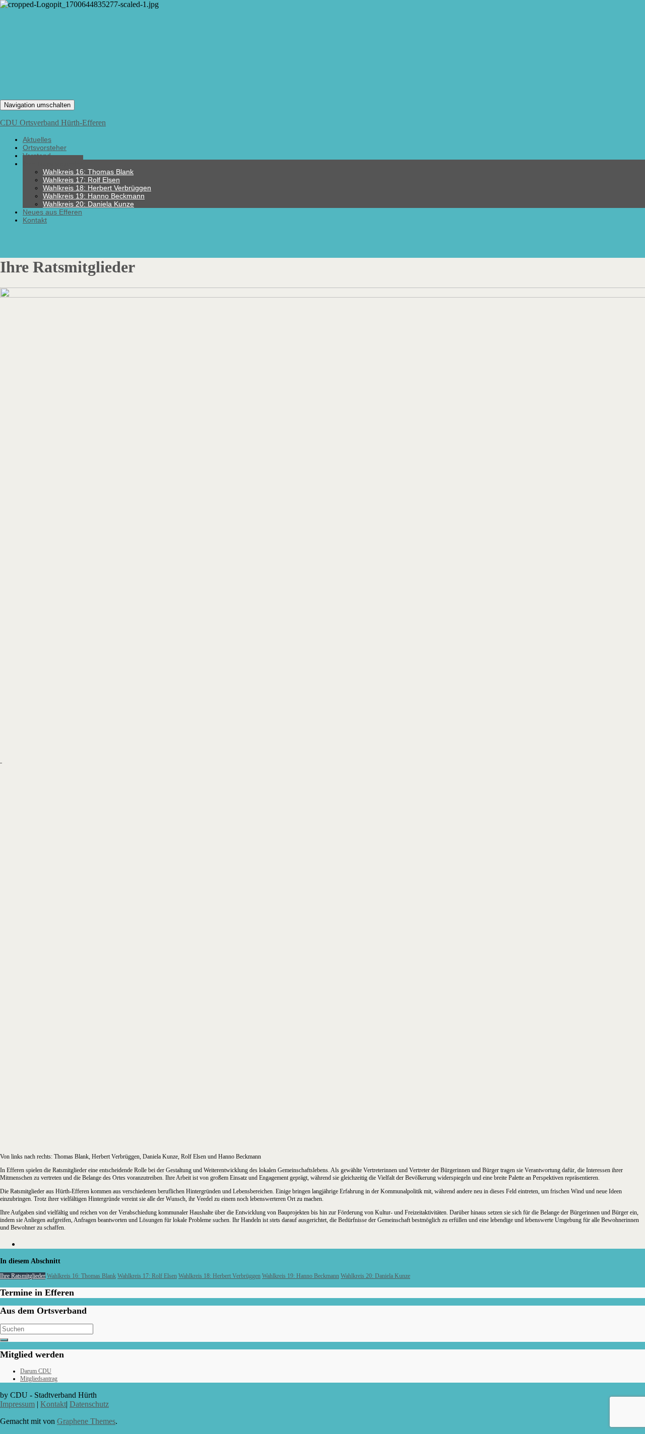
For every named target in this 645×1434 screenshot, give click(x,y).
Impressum (17, 1404)
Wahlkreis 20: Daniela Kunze (88, 204)
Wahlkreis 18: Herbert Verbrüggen (97, 188)
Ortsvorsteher (45, 148)
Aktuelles (37, 139)
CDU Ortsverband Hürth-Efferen (53, 122)
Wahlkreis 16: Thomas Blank (88, 172)
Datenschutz (89, 1404)
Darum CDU (35, 1371)
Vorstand (37, 156)
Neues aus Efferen (52, 212)
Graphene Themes (86, 1421)
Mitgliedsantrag (38, 1378)
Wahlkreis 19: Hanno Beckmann (94, 196)
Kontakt (35, 220)
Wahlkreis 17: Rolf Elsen (81, 180)
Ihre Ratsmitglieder (53, 164)
